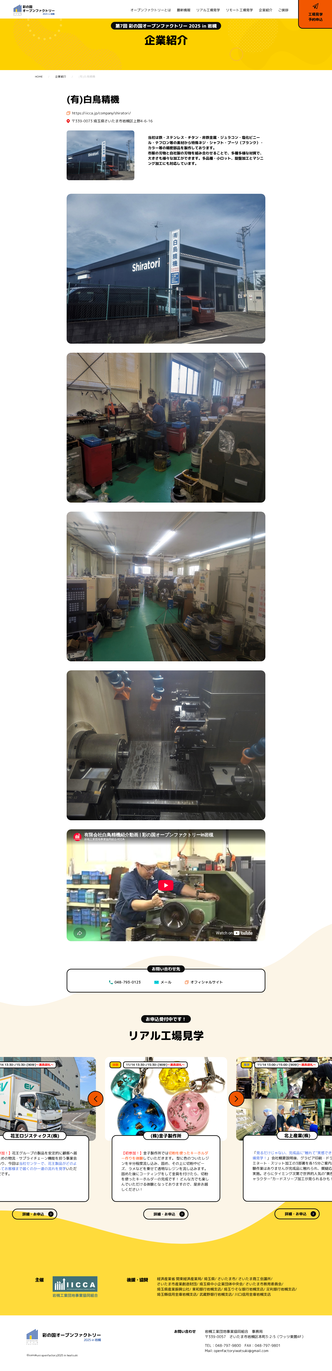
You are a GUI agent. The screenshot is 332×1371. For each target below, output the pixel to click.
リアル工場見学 (208, 10)
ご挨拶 (283, 10)
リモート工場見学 (239, 10)
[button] (95, 1099)
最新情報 (183, 10)
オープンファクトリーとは (150, 10)
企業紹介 (265, 10)
